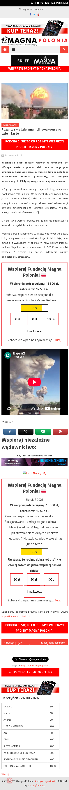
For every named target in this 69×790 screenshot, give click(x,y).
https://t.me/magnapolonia (35, 665)
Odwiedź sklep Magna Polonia (34, 60)
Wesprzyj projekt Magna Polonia (34, 68)
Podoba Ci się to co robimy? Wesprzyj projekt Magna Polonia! (34, 144)
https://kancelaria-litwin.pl (15, 616)
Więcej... (5, 774)
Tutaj (58, 340)
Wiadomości (10, 125)
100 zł (51, 319)
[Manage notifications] (10, 780)
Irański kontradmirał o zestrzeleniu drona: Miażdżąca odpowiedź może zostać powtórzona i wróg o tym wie (52, 643)
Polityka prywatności (45, 781)
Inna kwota (34, 331)
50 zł (34, 319)
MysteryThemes (35, 785)
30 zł (17, 319)
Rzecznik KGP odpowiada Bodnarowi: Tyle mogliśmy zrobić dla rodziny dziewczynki (17, 643)
